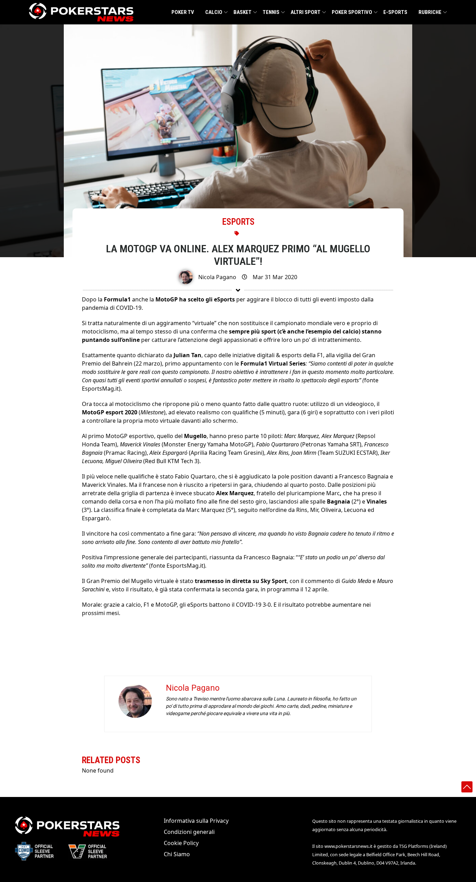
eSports (238, 222)
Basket (242, 12)
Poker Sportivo (352, 12)
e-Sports (395, 12)
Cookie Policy (181, 843)
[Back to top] (467, 786)
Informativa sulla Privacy (196, 821)
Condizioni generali (189, 832)
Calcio (213, 12)
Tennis (271, 12)
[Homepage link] (81, 12)
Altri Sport (306, 12)
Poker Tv (182, 12)
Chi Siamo (177, 854)
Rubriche (430, 12)
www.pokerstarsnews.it (348, 846)
